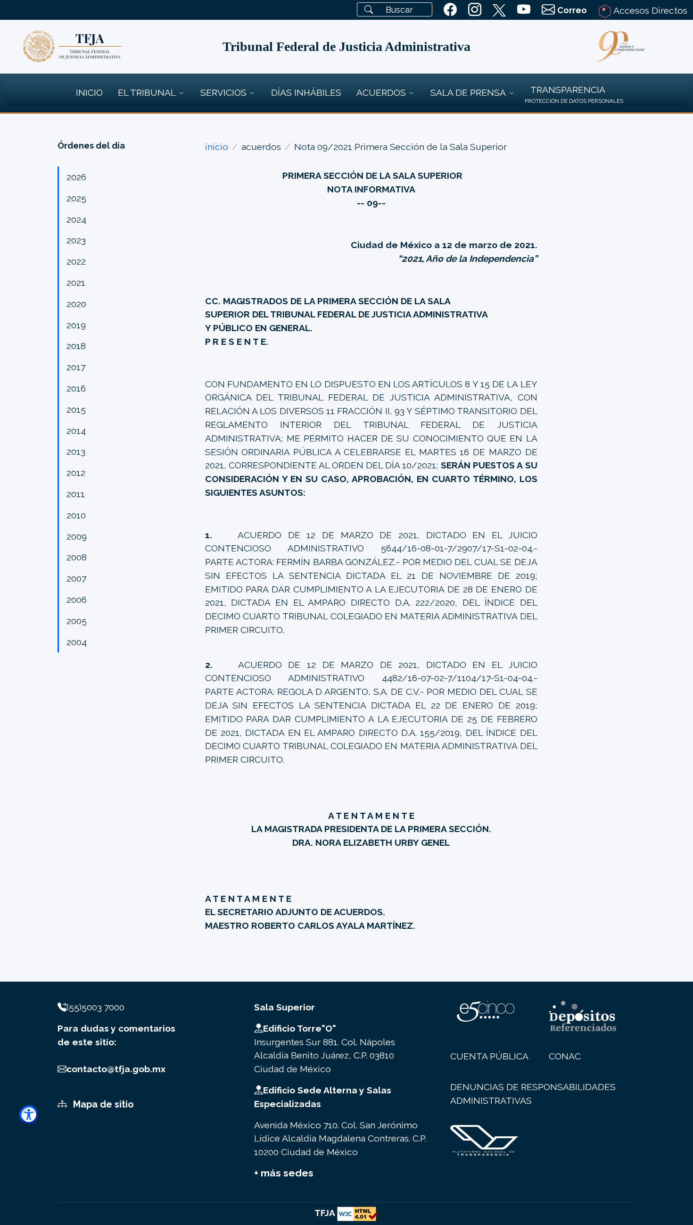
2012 (75, 472)
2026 (76, 177)
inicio (216, 147)
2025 (76, 198)
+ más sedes (284, 1173)
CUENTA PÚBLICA (489, 1056)
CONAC (565, 1056)
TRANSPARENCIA (567, 89)
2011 (75, 494)
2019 (76, 325)
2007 (76, 578)
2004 (76, 642)
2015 (76, 409)
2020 (76, 304)
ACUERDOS (381, 92)
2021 (75, 282)
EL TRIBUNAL (147, 92)
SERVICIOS (223, 92)
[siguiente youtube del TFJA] (523, 10)
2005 (76, 621)
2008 (76, 557)
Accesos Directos (649, 10)
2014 (76, 430)
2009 (76, 536)
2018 (76, 346)
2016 (76, 388)
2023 (76, 240)
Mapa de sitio (102, 1104)
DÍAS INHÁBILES (306, 92)
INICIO (89, 92)
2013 (75, 451)
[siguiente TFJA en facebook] (450, 10)
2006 (76, 599)
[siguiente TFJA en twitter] (499, 8)
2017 (75, 367)
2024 (76, 219)
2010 (76, 515)
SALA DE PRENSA (468, 92)
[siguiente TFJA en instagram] (474, 10)
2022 (76, 261)
